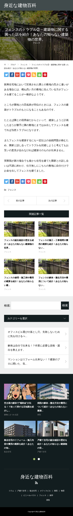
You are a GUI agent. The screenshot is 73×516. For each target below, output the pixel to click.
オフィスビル (45, 491)
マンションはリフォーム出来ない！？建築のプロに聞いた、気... (34, 361)
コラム (11, 491)
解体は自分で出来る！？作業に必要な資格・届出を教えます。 (34, 347)
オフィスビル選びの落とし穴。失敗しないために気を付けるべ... (34, 334)
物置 (62, 491)
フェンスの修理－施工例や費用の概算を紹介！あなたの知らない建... (19, 281)
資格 (48, 500)
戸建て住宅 (41, 452)
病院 (39, 415)
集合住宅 (7, 452)
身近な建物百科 (20, 5)
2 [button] (39, 459)
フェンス (36, 43)
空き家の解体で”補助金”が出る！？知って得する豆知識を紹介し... (19, 406)
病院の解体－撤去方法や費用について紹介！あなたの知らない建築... (52, 406)
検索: (7, 305)
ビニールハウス (29, 495)
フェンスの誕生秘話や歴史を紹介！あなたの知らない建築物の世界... (19, 244)
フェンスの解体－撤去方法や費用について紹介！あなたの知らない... (53, 281)
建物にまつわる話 (11, 415)
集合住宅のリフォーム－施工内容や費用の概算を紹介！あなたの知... (19, 443)
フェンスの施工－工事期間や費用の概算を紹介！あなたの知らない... (53, 244)
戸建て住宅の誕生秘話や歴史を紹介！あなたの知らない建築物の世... (52, 443)
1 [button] (34, 459)
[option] (37, 419)
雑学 (51, 495)
